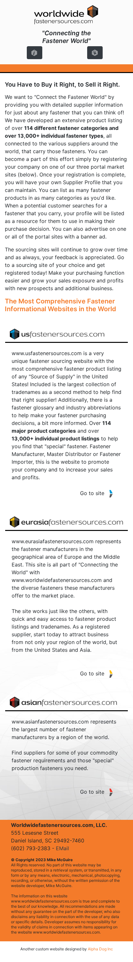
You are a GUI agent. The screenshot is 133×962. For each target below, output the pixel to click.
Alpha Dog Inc (100, 948)
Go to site (92, 493)
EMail (62, 848)
